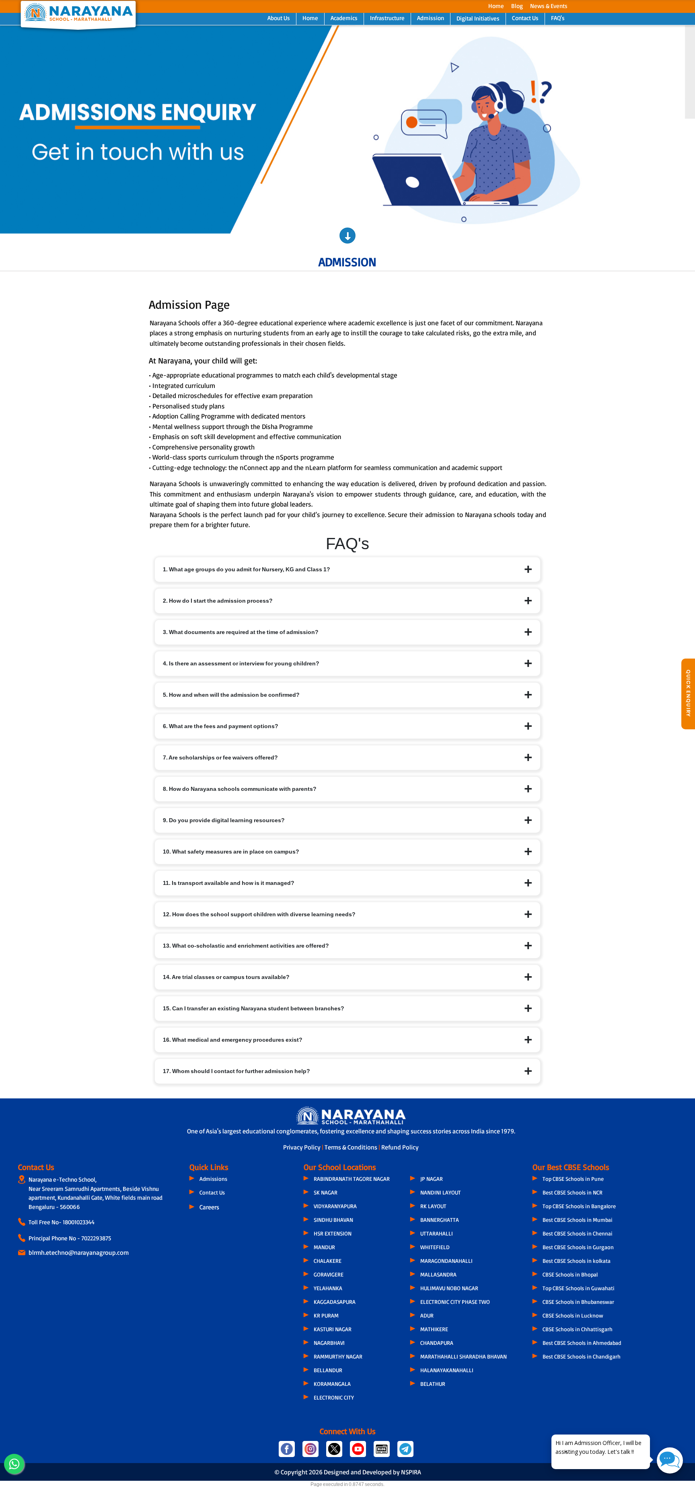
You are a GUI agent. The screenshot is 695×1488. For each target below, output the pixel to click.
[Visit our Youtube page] (358, 1452)
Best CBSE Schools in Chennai (578, 1233)
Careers (209, 1207)
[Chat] (670, 1460)
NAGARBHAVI (329, 1342)
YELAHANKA (328, 1288)
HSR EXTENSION (333, 1233)
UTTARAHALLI (436, 1233)
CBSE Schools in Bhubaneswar (578, 1301)
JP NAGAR (431, 1178)
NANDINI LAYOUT (440, 1192)
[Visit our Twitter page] (335, 1452)
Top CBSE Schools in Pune (573, 1178)
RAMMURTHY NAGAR (338, 1356)
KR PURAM (326, 1315)
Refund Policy (400, 1147)
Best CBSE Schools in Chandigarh (582, 1356)
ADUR (427, 1315)
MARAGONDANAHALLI (446, 1260)
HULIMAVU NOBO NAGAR (449, 1288)
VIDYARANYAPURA (335, 1206)
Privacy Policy (302, 1147)
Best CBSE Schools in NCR (572, 1192)
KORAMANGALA (332, 1383)
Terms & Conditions (351, 1147)
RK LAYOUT (433, 1206)
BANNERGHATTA (439, 1219)
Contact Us (525, 18)
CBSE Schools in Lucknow (573, 1315)
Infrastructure (387, 18)
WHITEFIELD (435, 1247)
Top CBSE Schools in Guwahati (579, 1288)
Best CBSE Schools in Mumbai (578, 1219)
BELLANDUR (328, 1370)
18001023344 (79, 1222)
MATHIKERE (434, 1329)
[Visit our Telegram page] (404, 1452)
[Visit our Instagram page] (311, 1452)
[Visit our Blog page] (382, 1452)
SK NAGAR (325, 1192)
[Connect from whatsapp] (14, 1464)
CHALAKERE (327, 1260)
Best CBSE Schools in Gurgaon (578, 1247)
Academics (344, 18)
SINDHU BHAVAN (333, 1219)
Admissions (213, 1178)
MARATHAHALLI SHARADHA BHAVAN (463, 1356)
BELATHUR (432, 1383)
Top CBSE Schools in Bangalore (579, 1206)
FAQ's (558, 18)
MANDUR (324, 1247)
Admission (430, 18)
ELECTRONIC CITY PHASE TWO (455, 1301)
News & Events (549, 6)
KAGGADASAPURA (335, 1301)
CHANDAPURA (436, 1342)
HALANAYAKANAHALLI (446, 1370)
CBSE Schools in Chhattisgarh (578, 1329)
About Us (278, 18)
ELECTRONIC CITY (334, 1397)
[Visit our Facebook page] (287, 1452)
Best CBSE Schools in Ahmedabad (582, 1342)
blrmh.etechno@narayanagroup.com (79, 1252)
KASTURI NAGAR (333, 1329)
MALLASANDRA (438, 1274)
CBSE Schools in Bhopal (570, 1274)
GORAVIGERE (328, 1274)
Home (496, 6)
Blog (517, 6)
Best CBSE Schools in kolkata (577, 1260)
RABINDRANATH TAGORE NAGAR (352, 1178)
